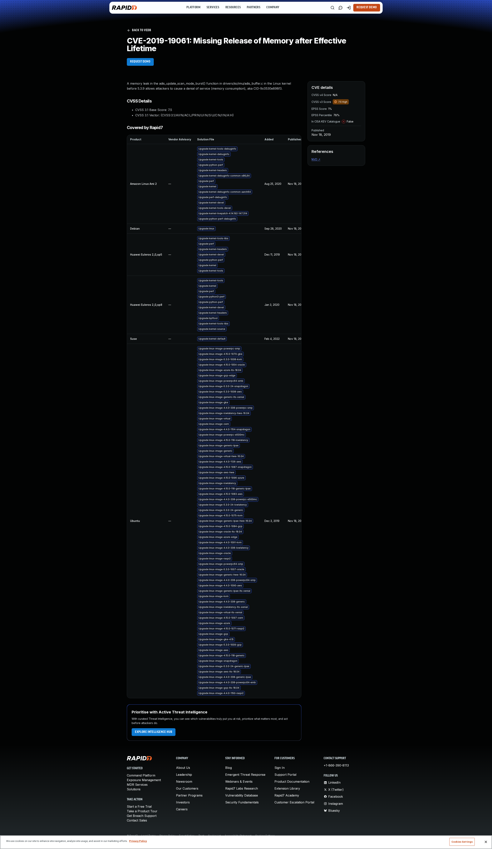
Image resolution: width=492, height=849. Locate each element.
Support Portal (285, 775)
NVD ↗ (316, 159)
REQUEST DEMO (140, 61)
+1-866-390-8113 (336, 765)
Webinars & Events (239, 781)
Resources (233, 7)
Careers (182, 809)
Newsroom (184, 781)
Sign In (279, 768)
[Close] (486, 842)
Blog (228, 768)
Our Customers (187, 788)
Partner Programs (189, 795)
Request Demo (367, 7)
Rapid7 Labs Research (241, 788)
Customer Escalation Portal (294, 802)
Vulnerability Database (241, 795)
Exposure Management (144, 780)
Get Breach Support (141, 816)
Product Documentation (291, 781)
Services (213, 7)
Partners (253, 7)
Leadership (184, 775)
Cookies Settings (462, 841)
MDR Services (137, 785)
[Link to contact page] (340, 7)
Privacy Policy (138, 841)
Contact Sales (137, 820)
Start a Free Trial (139, 806)
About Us (183, 768)
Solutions (133, 789)
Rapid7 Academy (286, 795)
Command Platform (141, 775)
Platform (193, 7)
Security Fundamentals (242, 802)
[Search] (332, 7)
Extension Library (287, 788)
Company (272, 7)
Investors (183, 802)
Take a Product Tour (142, 811)
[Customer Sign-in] (348, 7)
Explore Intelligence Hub (153, 732)
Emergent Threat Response (245, 775)
